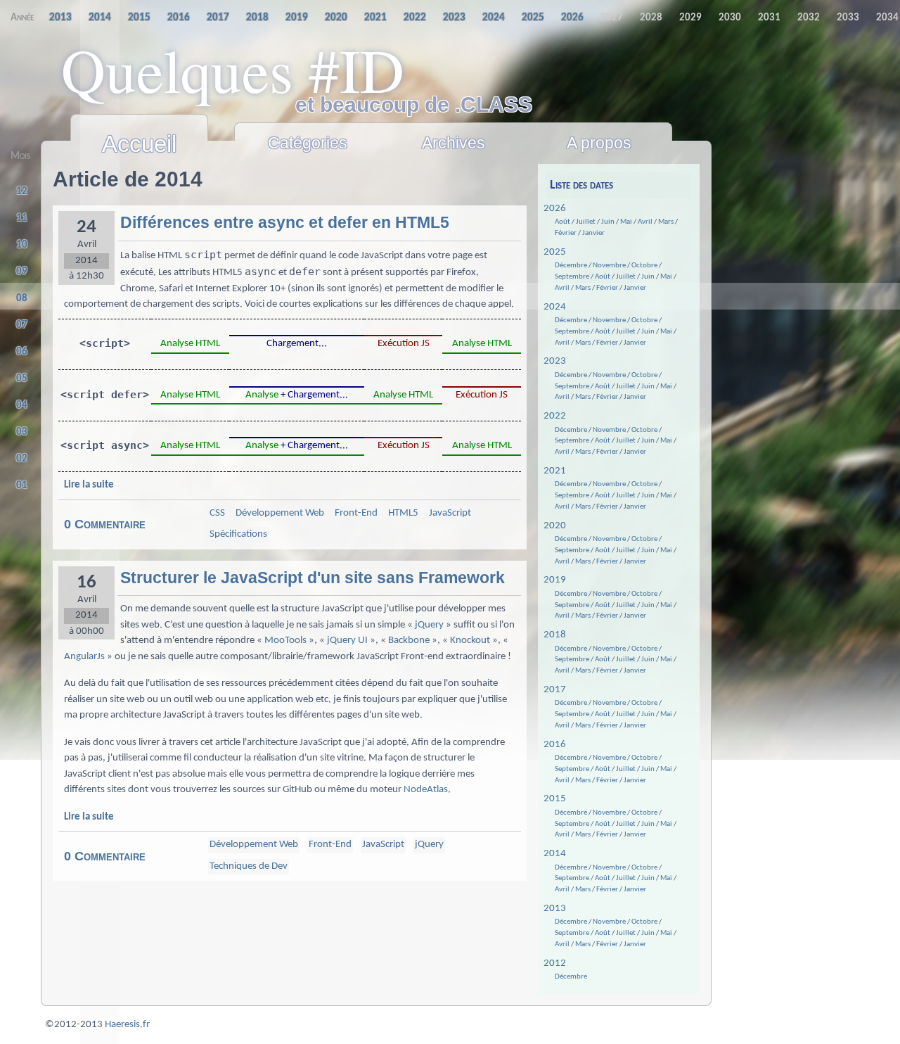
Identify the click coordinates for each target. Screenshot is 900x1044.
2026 (555, 208)
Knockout (470, 640)
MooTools (285, 640)
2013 (555, 908)
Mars (666, 222)
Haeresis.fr (127, 1024)
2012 (555, 963)
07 (21, 325)
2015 (555, 799)
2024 (555, 307)
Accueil (139, 144)
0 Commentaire (105, 524)
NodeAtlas (426, 789)
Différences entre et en (284, 222)
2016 (555, 744)
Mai (626, 222)
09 (21, 272)
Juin (608, 222)
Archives (453, 143)
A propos (599, 143)
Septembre (572, 277)
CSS (217, 513)
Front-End (356, 513)
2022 (555, 416)
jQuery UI (347, 640)
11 (21, 218)
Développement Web (280, 513)
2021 (555, 471)
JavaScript (450, 513)
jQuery (429, 625)
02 (21, 459)
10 (21, 245)
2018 (555, 635)
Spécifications (238, 534)
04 (21, 405)
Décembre (571, 265)
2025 (555, 252)
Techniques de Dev (249, 866)
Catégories (307, 143)
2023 (555, 361)
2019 (555, 580)
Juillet (586, 222)
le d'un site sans (312, 578)
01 (21, 485)
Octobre (644, 265)
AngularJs (84, 656)
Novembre (609, 265)
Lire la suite (89, 485)
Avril (645, 222)
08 (21, 298)
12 (21, 191)
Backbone (409, 640)
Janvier (593, 233)
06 (21, 352)
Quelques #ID (232, 69)
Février (566, 233)
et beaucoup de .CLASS (413, 104)
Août (562, 222)
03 (21, 432)
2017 (555, 690)
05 (21, 379)
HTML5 (403, 513)
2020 (555, 526)
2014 (555, 853)
